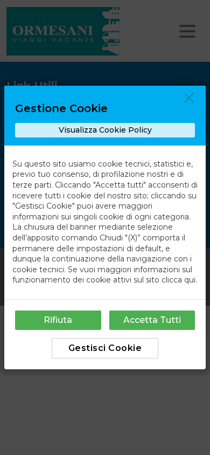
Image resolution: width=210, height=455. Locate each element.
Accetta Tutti (152, 320)
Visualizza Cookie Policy (105, 130)
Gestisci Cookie (105, 348)
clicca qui (178, 280)
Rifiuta (58, 320)
